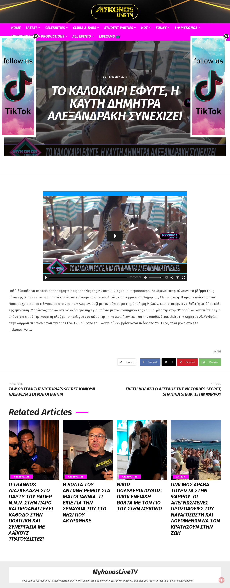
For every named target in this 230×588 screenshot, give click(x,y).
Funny (161, 28)
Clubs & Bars (84, 28)
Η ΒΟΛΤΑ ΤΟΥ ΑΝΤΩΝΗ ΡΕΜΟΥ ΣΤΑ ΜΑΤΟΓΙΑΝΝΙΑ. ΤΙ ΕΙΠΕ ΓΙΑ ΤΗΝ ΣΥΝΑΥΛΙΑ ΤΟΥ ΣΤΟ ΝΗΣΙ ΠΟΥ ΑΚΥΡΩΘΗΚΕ (86, 503)
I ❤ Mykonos (186, 28)
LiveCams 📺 (109, 36)
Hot (144, 28)
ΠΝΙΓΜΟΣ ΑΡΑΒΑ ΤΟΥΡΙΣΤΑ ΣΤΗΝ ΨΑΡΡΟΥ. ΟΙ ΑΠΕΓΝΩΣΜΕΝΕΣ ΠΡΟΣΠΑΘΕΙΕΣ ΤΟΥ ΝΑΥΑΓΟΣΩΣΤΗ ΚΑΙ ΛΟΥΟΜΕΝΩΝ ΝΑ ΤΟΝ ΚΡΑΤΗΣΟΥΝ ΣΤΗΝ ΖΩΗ (195, 509)
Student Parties (118, 28)
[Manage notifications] (221, 580)
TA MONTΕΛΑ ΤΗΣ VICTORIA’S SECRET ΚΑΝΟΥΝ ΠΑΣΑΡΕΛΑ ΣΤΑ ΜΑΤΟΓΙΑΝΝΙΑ (52, 391)
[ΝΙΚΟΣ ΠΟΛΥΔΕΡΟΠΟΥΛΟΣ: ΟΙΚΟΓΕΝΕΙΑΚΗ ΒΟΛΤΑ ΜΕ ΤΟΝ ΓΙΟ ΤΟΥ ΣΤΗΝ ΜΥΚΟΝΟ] (142, 450)
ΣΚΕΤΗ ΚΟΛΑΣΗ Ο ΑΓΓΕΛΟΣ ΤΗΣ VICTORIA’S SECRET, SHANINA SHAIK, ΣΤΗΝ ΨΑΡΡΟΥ (173, 391)
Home (16, 28)
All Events (81, 36)
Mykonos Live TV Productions (37, 36)
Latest (31, 28)
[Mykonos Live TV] (115, 12)
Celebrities (55, 28)
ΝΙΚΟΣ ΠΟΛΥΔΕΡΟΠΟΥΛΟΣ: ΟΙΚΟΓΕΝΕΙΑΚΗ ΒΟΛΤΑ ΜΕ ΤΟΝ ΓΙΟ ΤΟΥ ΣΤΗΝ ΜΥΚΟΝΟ (139, 497)
